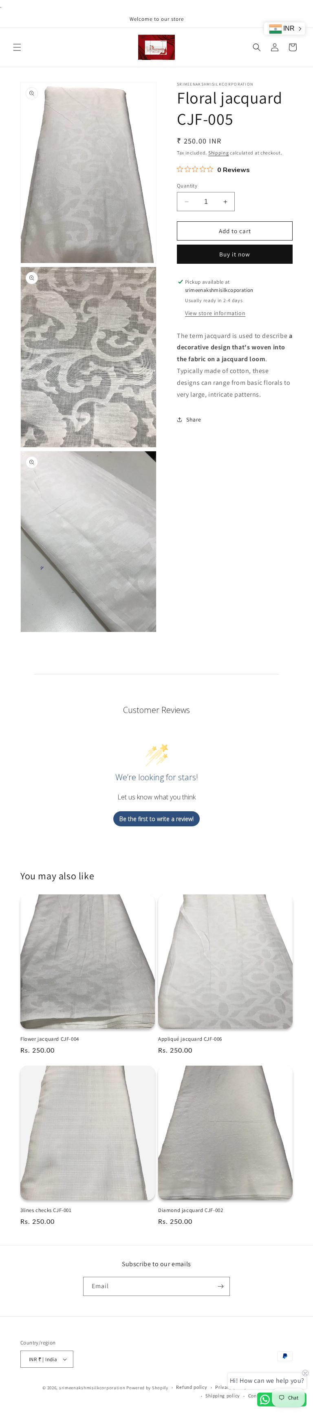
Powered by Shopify (147, 1388)
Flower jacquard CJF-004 (49, 1039)
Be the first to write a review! (156, 819)
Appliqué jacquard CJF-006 (190, 1039)
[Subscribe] (220, 1286)
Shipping (218, 153)
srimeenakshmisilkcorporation (92, 1388)
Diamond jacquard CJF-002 (190, 1210)
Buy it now (234, 254)
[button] (17, 47)
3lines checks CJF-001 (46, 1210)
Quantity (187, 185)
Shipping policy (222, 1396)
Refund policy (191, 1387)
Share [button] (193, 419)
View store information (215, 313)
